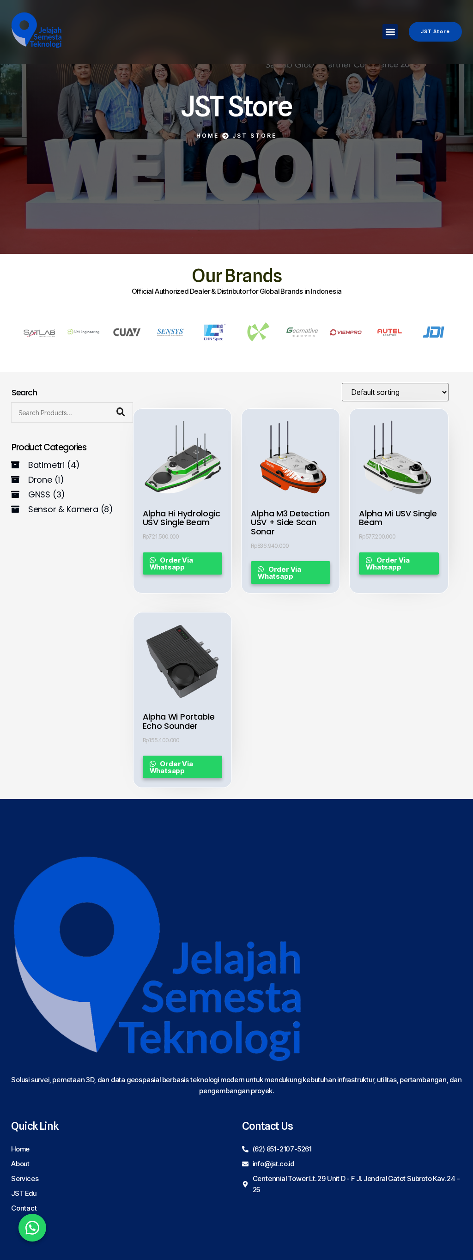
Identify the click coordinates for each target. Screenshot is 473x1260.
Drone (46, 479)
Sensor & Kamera (70, 509)
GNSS (46, 494)
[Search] (121, 412)
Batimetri (54, 465)
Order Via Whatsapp (171, 563)
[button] (390, 31)
